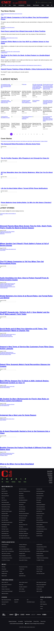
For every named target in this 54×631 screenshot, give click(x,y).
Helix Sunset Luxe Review (6, 553)
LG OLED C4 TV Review (6, 560)
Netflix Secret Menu (5, 593)
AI (5, 5)
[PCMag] (17, 614)
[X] (21, 479)
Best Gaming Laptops (5, 502)
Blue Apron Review (40, 553)
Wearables (3, 28)
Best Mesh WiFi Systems (23, 535)
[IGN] (44, 614)
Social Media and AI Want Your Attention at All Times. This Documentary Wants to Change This (23, 330)
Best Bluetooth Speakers (23, 500)
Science (41, 606)
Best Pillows (21, 526)
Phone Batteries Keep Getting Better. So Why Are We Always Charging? (26, 202)
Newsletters (50, 475)
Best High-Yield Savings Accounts (42, 522)
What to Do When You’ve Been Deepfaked (17, 464)
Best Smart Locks (39, 515)
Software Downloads (12, 621)
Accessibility (20, 621)
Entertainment (21, 5)
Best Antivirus (21, 504)
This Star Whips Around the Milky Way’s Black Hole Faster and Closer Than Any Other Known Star (5, 94)
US (2, 481)
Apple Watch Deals (22, 575)
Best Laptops (39, 500)
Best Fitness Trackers (22, 531)
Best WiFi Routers (40, 535)
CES (27, 599)
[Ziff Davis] (3, 614)
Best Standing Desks (40, 531)
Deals (48, 5)
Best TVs (3, 497)
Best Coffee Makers (5, 520)
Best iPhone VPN (4, 491)
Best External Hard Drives (6, 504)
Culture (41, 608)
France (7, 481)
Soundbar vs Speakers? (23, 586)
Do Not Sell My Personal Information (16, 623)
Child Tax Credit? (39, 591)
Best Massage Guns (5, 533)
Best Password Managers (41, 504)
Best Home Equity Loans (23, 524)
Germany (13, 481)
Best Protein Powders (5, 531)
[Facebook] (16, 479)
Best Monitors (39, 502)
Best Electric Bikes (5, 513)
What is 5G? (21, 584)
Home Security (3, 38)
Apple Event (4, 604)
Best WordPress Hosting (6, 506)
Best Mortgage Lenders (6, 524)
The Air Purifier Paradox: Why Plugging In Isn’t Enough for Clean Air (25, 158)
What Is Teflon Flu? (5, 582)
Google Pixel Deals (5, 571)
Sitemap (50, 478)
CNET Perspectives (43, 604)
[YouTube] (7, 479)
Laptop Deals (21, 573)
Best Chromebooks (22, 502)
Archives (50, 480)
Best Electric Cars (22, 511)
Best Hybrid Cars (39, 511)
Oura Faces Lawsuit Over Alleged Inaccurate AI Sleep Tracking (23, 31)
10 (6, 467)
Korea (25, 481)
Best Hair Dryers (39, 533)
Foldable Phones (4, 52)
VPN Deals (3, 566)
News (43, 5)
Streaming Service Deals (23, 566)
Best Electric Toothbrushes (23, 533)
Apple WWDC (16, 599)
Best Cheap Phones (40, 493)
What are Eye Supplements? (41, 584)
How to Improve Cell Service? (7, 584)
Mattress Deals (4, 575)
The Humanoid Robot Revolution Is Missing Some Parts (20, 144)
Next (42, 134)
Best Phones (21, 493)
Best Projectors (4, 500)
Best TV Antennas (5, 493)
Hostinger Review (22, 553)
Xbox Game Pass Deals (40, 573)
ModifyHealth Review (40, 555)
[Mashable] (28, 614)
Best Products (36, 5)
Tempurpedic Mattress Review (42, 546)
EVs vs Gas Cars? (22, 591)
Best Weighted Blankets (40, 526)
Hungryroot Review (22, 555)
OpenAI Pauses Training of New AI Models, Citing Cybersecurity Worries (26, 69)
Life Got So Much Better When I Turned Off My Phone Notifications (24, 188)
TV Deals (20, 571)
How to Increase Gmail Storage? (7, 591)
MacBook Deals (4, 573)
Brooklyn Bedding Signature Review (42, 551)
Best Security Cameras (40, 513)
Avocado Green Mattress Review (24, 551)
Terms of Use (43, 621)
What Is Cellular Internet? (23, 582)
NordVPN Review (39, 544)
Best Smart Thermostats (23, 515)
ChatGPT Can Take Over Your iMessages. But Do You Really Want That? (48, 92)
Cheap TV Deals (39, 571)
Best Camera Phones (5, 495)
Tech (10, 5)
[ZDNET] (11, 614)
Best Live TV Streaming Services (24, 491)
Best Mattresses (4, 526)
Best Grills (21, 522)
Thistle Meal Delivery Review (6, 555)
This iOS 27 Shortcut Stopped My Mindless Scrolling (15, 125)
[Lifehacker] (22, 614)
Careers (50, 482)
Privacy (2, 14)
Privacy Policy (36, 621)
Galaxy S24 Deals (40, 566)
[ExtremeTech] (39, 614)
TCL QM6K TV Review (40, 560)
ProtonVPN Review (22, 546)
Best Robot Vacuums (22, 517)
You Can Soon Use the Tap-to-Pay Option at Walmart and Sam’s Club (37, 109)
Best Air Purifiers (39, 517)
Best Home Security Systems (24, 513)
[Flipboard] (25, 479)
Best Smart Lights (5, 517)
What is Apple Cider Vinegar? (41, 582)
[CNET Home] (7, 474)
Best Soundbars (39, 497)
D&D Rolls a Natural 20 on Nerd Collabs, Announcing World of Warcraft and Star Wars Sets (47, 110)
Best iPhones (21, 495)
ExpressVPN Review (5, 544)
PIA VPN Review (4, 546)
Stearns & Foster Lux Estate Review (8, 551)
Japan (19, 481)
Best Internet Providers (5, 535)
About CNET (49, 471)
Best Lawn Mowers (40, 520)
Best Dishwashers (22, 520)
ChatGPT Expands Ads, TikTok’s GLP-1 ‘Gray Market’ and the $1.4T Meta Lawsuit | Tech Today (24, 313)
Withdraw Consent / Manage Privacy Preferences (35, 623)
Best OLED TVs (21, 497)
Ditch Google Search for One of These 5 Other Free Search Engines (16, 92)
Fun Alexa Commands (40, 586)
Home (14, 5)
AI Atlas (41, 599)
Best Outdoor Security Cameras (7, 522)
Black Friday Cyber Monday (6, 599)
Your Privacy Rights (28, 621)
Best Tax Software (40, 524)
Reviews (28, 5)
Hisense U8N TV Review (23, 560)
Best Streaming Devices (41, 491)
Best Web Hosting (22, 506)
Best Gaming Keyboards (41, 506)
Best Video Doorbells (5, 515)
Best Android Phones (40, 495)
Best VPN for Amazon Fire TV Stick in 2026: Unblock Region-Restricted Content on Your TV (24, 382)
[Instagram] (2, 479)
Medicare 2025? (4, 586)
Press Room (49, 473)
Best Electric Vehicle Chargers (7, 511)
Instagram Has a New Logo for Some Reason (18, 415)
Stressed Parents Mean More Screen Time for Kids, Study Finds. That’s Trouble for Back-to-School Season (26, 227)
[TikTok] (11, 479)
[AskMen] (33, 614)
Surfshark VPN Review (23, 544)
